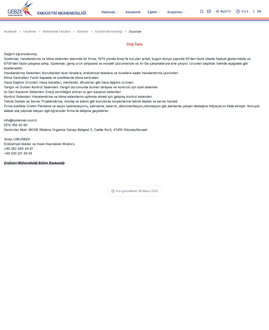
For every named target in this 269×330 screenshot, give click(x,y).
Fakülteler (29, 31)
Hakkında (108, 12)
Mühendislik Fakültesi (56, 31)
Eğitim (152, 12)
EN (259, 11)
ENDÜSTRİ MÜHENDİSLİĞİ (61, 13)
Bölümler (82, 31)
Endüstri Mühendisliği (108, 31)
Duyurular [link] (135, 31)
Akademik (133, 12)
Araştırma (174, 12)
